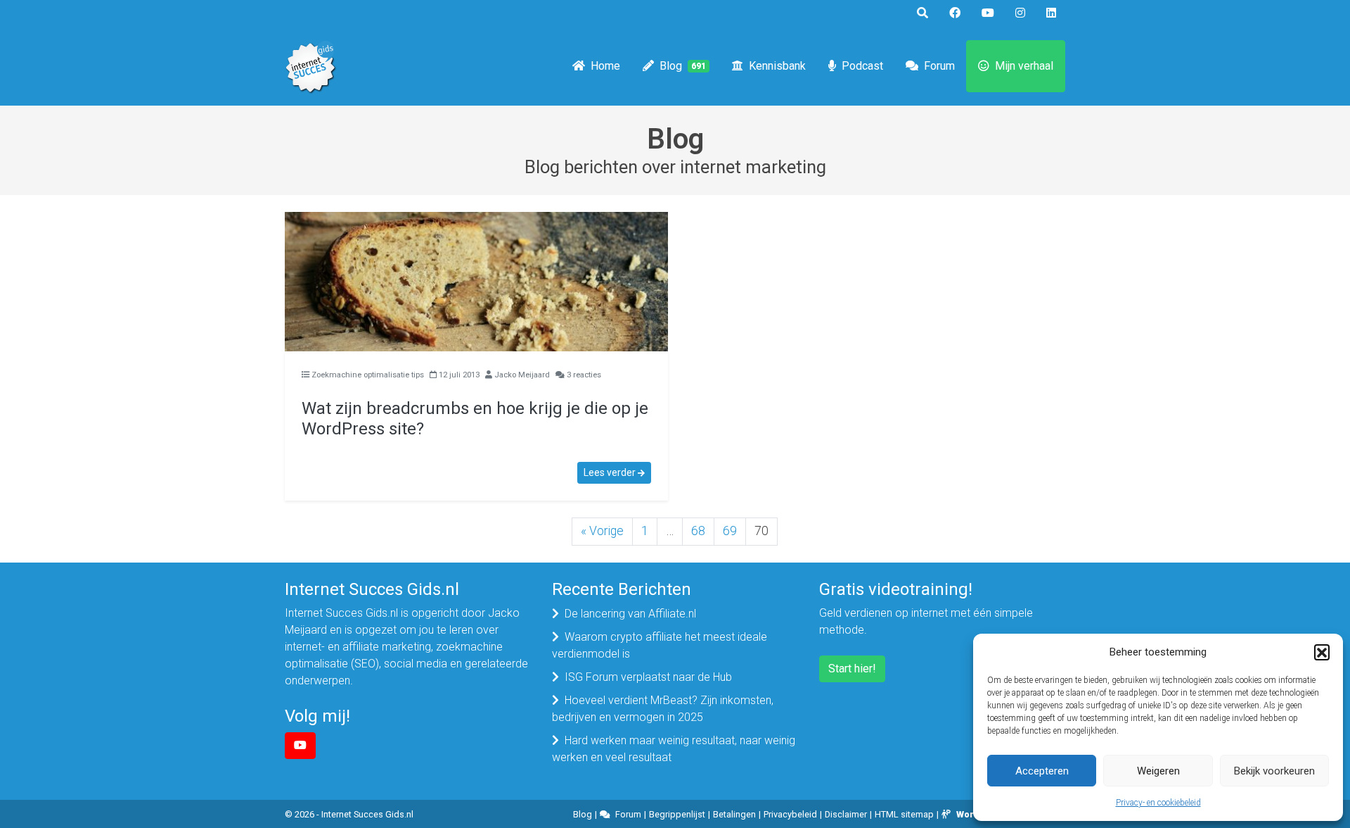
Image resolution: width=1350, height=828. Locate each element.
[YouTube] (300, 745)
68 (698, 531)
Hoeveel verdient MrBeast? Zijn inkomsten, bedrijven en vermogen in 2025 (662, 709)
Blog (683, 66)
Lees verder (611, 472)
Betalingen (734, 814)
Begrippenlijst (677, 814)
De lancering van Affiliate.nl (630, 613)
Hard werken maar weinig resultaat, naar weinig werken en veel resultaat (673, 749)
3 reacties (584, 375)
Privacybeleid (790, 814)
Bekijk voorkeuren (1274, 771)
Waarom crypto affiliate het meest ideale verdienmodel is (659, 645)
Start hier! (852, 668)
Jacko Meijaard (522, 375)
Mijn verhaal (1024, 66)
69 (730, 531)
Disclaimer (846, 814)
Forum (939, 66)
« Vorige (602, 531)
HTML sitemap (904, 814)
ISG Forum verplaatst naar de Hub (648, 677)
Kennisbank (777, 66)
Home (605, 66)
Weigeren (1158, 771)
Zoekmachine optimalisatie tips (367, 375)
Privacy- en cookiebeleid (1158, 803)
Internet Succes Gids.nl (367, 814)
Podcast (862, 66)
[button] (1322, 652)
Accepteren (1042, 771)
